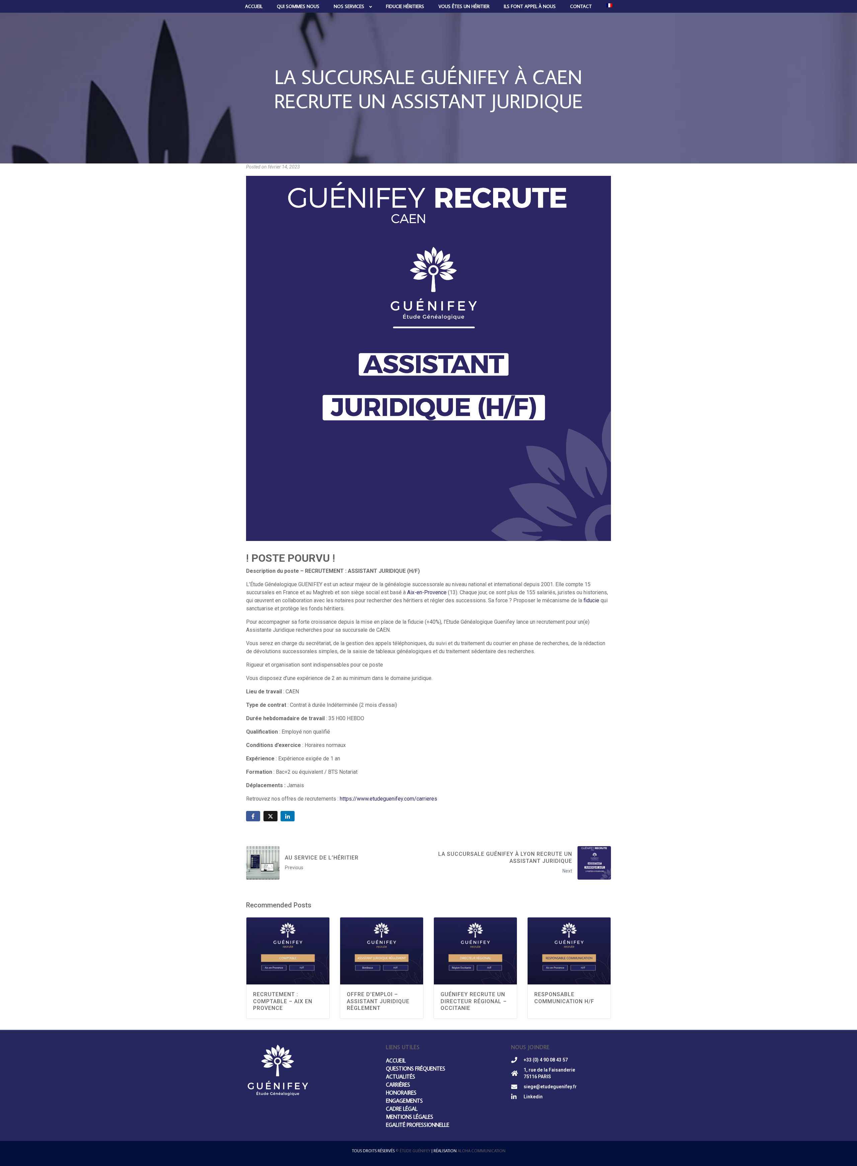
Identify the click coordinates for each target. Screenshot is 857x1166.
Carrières (398, 1084)
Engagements (404, 1100)
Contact (581, 6)
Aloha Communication (481, 1150)
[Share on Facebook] (253, 816)
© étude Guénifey (413, 1150)
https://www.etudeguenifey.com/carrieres (388, 799)
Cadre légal (401, 1108)
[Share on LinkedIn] (288, 816)
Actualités (400, 1076)
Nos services (349, 6)
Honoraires (401, 1092)
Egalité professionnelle (417, 1124)
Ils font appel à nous (530, 6)
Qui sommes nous (298, 6)
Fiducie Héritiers (405, 6)
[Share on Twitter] (270, 816)
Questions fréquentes (415, 1068)
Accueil (253, 6)
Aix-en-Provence (427, 592)
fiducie (591, 600)
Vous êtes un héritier (464, 6)
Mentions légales (409, 1116)
